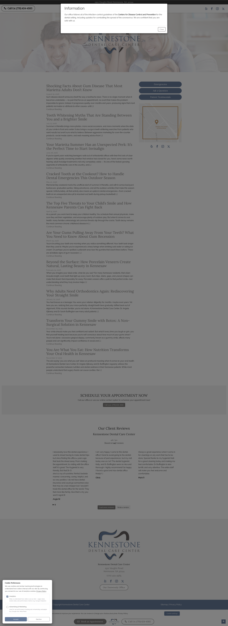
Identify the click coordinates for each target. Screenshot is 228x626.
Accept (15, 619)
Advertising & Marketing (17, 607)
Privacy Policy (41, 591)
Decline (39, 619)
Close (162, 29)
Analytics (12, 596)
